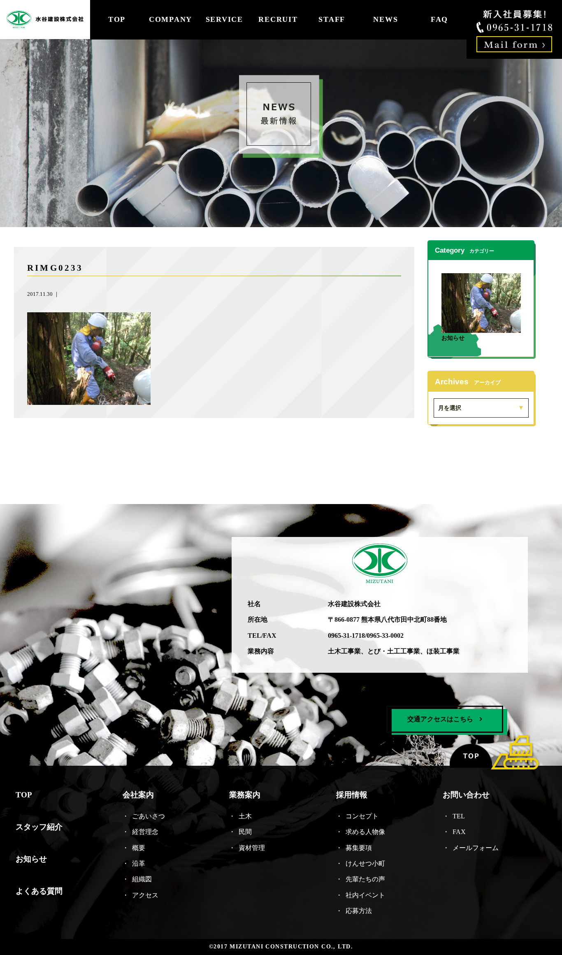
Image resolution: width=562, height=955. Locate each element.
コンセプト (362, 815)
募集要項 (359, 847)
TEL (462, 815)
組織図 (142, 879)
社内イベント (365, 894)
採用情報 (351, 794)
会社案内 (138, 794)
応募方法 (359, 910)
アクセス (145, 894)
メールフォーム (476, 847)
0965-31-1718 (346, 635)
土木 (245, 815)
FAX (459, 831)
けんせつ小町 (365, 863)
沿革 (138, 863)
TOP (116, 19)
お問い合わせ (466, 794)
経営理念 (145, 831)
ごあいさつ (148, 815)
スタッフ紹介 (39, 827)
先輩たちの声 (365, 879)
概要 (138, 847)
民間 (245, 831)
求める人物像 (365, 831)
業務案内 (244, 794)
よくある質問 (39, 891)
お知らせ (452, 338)
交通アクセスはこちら (440, 718)
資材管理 (252, 847)
